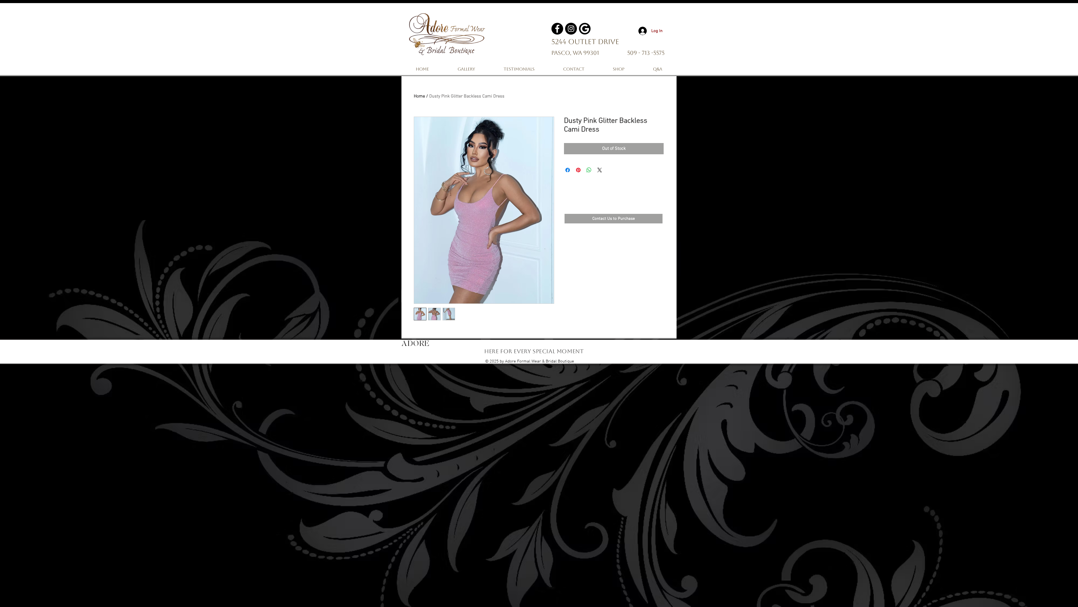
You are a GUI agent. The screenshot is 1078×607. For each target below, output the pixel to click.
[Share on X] (599, 170)
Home (419, 96)
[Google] (585, 29)
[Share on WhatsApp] (589, 170)
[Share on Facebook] (567, 170)
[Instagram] (571, 29)
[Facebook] (557, 29)
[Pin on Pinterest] (578, 170)
